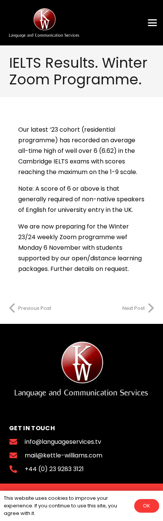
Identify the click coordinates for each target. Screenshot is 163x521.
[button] (152, 22)
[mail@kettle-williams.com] (17, 455)
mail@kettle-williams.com (63, 455)
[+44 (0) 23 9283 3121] (17, 469)
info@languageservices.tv (63, 441)
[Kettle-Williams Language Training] (44, 23)
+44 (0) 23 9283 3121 (54, 469)
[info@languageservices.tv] (17, 442)
